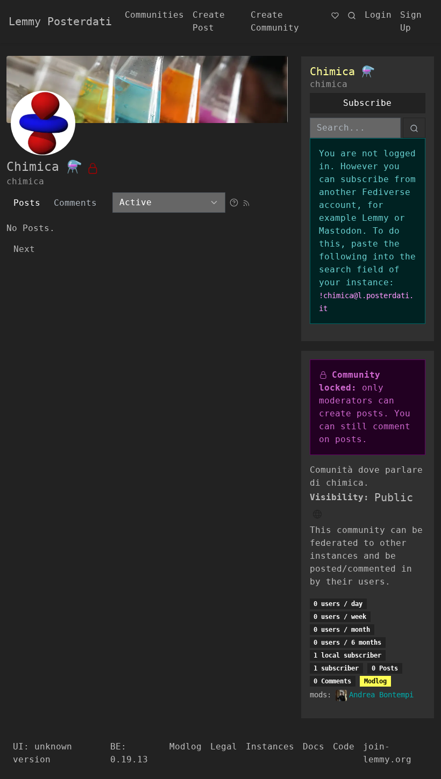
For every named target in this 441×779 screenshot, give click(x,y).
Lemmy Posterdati (60, 21)
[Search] (351, 15)
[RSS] (246, 202)
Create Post (209, 21)
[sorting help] (234, 202)
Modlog (375, 681)
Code (343, 746)
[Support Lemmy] (335, 15)
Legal (223, 746)
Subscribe (367, 103)
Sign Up (411, 21)
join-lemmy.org (387, 752)
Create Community (275, 21)
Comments (75, 203)
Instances (270, 746)
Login (378, 15)
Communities (154, 15)
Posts (26, 203)
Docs (313, 746)
